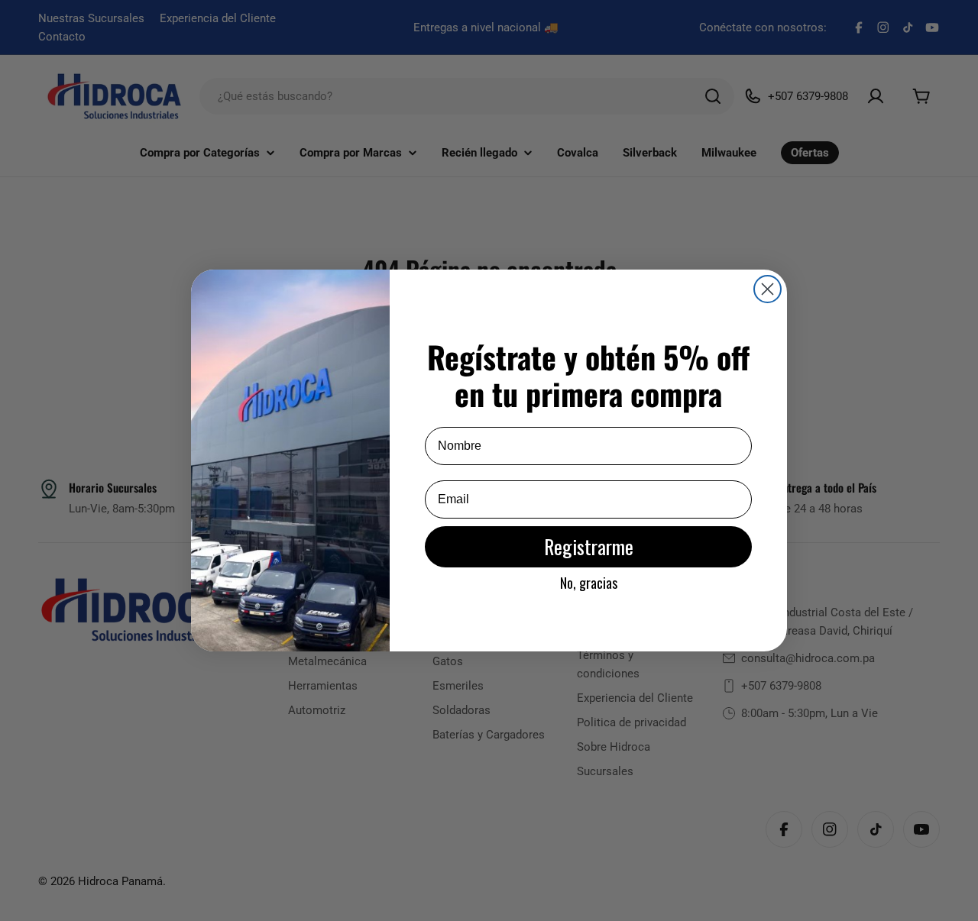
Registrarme (588, 546)
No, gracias (588, 583)
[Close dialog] (767, 289)
